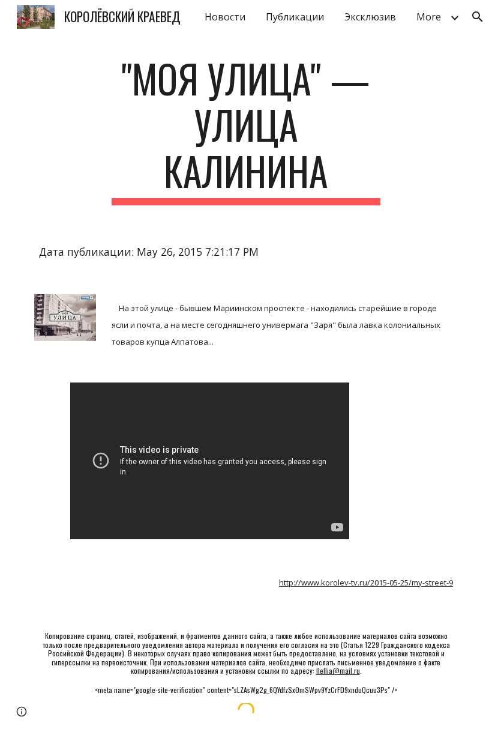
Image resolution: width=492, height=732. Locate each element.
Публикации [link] (295, 16)
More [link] (428, 16)
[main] (246, 130)
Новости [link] (225, 16)
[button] (477, 16)
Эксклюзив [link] (370, 16)
